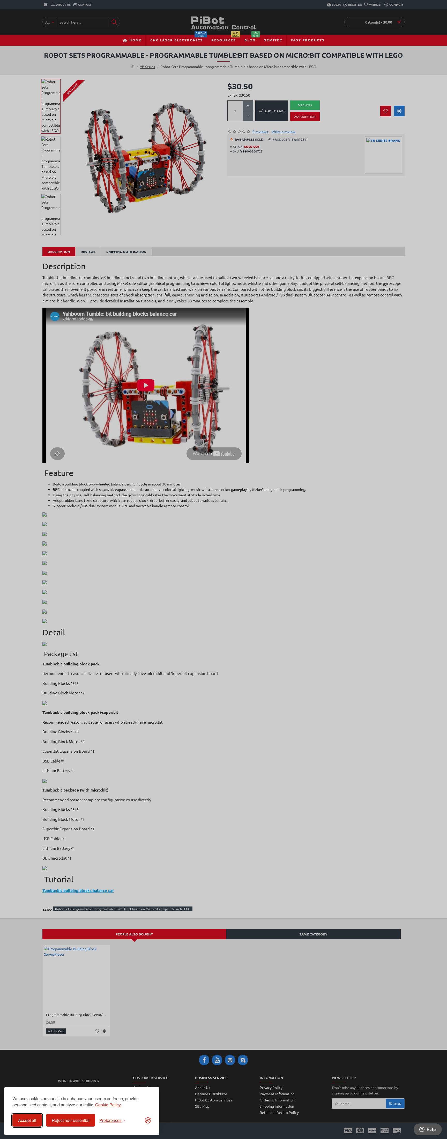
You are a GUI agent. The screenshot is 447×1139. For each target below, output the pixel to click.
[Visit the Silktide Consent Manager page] (148, 1120)
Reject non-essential (71, 1120)
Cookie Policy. (108, 1105)
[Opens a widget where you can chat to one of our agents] (427, 1129)
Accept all (27, 1120)
